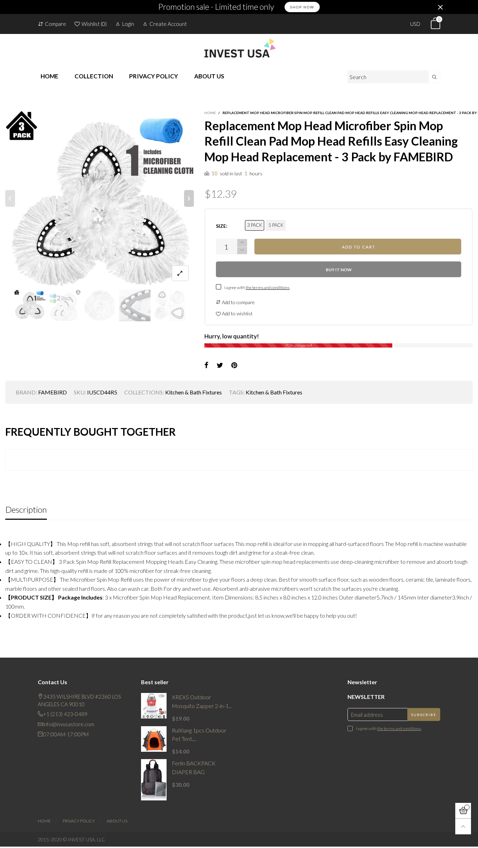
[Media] (180, 273)
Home (44, 821)
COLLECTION (94, 76)
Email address (367, 715)
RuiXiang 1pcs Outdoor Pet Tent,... (199, 734)
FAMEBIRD (52, 392)
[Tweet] (220, 365)
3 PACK (254, 225)
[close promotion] (440, 7)
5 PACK (275, 225)
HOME (49, 76)
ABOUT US (209, 76)
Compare (55, 24)
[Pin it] (234, 365)
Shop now (302, 7)
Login (128, 24)
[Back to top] (463, 826)
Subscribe (423, 715)
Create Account (168, 24)
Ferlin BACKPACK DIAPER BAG (194, 767)
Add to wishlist (237, 313)
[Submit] (434, 76)
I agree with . (257, 287)
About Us (117, 821)
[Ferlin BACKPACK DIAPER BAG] (154, 779)
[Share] (206, 365)
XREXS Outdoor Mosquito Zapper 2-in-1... (202, 701)
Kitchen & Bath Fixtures (193, 392)
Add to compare (238, 302)
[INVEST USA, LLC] (239, 47)
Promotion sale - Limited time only (216, 7)
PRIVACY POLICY (153, 76)
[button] (10, 198)
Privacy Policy (79, 821)
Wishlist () (94, 24)
